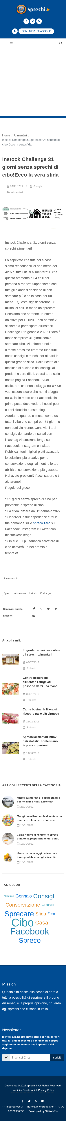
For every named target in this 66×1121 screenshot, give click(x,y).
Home (6, 135)
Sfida (40, 914)
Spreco (7, 593)
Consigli (44, 896)
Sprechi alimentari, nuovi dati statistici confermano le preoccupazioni (40, 741)
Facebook (29, 931)
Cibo (22, 922)
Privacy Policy (46, 1090)
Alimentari (20, 135)
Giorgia (37, 186)
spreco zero (41, 523)
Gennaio (23, 895)
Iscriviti (56, 1057)
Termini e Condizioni (23, 1090)
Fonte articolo (10, 578)
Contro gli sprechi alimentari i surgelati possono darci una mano (40, 682)
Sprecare (19, 914)
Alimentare (20, 593)
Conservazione (23, 905)
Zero (51, 914)
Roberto (31, 668)
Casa (41, 923)
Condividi (48, 904)
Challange (45, 593)
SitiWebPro (51, 1111)
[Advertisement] (33, 83)
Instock (33, 593)
